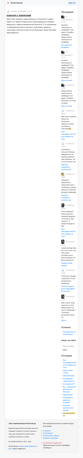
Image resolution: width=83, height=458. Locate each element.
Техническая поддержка (52, 443)
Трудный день (68, 395)
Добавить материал (50, 438)
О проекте (47, 431)
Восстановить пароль (51, 436)
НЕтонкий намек (68, 376)
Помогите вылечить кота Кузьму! (68, 408)
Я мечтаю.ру (15, 3)
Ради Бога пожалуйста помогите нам (66, 167)
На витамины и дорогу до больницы (68, 400)
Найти (65, 350)
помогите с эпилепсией (19, 15)
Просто (63, 320)
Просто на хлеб (66, 80)
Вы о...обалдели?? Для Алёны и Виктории (69, 389)
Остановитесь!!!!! (69, 384)
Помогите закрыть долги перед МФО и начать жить (68, 289)
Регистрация (48, 433)
